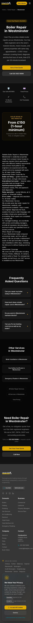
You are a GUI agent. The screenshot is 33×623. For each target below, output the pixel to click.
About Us (5, 535)
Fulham (13, 564)
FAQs (3, 541)
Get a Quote (22, 3)
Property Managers (24, 508)
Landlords (21, 505)
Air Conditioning (7, 514)
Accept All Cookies (16, 607)
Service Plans (22, 511)
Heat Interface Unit (7, 523)
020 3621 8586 (24, 545)
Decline (15, 612)
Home (4, 9)
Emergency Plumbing (8, 526)
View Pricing (16, 399)
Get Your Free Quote (16, 448)
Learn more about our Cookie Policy (15, 617)
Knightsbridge (21, 569)
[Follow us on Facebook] (6, 493)
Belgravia (22, 571)
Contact (4, 547)
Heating (4, 505)
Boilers (4, 502)
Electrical (5, 517)
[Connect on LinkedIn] (13, 493)
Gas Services (6, 511)
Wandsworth (8, 566)
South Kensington (10, 569)
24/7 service (25, 258)
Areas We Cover (11, 561)
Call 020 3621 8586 (16, 73)
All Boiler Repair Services (16, 389)
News (4, 544)
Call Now (16, 454)
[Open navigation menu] (30, 3)
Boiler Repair (11, 9)
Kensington (17, 566)
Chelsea (7, 564)
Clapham (27, 564)
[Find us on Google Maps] (3, 493)
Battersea (20, 564)
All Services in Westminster (16, 394)
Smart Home (6, 520)
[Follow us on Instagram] (10, 493)
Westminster (8, 571)
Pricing (4, 538)
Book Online (6, 550)
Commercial (21, 502)
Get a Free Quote (16, 68)
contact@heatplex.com (25, 548)
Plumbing (5, 508)
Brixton (16, 571)
